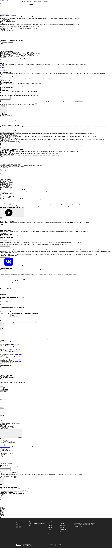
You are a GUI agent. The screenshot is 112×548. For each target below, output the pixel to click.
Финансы (50, 527)
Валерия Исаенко (18, 361)
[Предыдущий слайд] (0, 60)
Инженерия (62, 527)
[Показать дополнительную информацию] (0, 158)
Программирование (64, 521)
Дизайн (49, 523)
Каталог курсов (29, 1)
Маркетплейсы (51, 533)
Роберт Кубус (16, 351)
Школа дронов (63, 529)
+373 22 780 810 (19, 521)
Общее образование (64, 535)
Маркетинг (50, 525)
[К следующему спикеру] (1, 363)
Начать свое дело (63, 533)
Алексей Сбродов (18, 354)
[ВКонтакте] (22, 265)
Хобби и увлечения (52, 531)
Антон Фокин (16, 344)
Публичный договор (32, 521)
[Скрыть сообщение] (0, 114)
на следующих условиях (79, 101)
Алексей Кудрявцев (20, 356)
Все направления (51, 521)
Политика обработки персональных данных (37, 523)
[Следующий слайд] (0, 61)
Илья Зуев (14, 341)
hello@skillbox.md (19, 524)
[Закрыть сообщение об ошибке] (36, 104)
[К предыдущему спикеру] (0, 363)
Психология (50, 535)
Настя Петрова (17, 349)
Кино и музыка (63, 531)
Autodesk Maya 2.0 (16, 240)
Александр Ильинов (20, 359)
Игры (35, 1)
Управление (62, 525)
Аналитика (62, 523)
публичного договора (13, 320)
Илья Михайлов (17, 346)
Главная (23, 1)
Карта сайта (31, 525)
